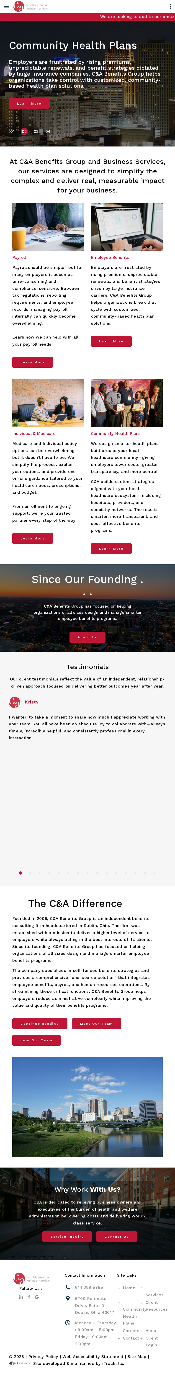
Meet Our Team (96, 1023)
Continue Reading (40, 1023)
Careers (131, 1330)
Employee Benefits (110, 257)
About (152, 1330)
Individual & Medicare (34, 433)
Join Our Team (36, 1040)
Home (129, 1287)
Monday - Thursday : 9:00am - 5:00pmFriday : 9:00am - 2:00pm (95, 1333)
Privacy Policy (43, 1356)
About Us (87, 637)
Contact (131, 1338)
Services (155, 1294)
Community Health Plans (116, 433)
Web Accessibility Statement (93, 1356)
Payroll (19, 257)
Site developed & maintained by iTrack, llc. (78, 1363)
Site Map (137, 1356)
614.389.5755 (89, 1287)
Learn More (29, 103)
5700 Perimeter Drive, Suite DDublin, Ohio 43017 (94, 1305)
